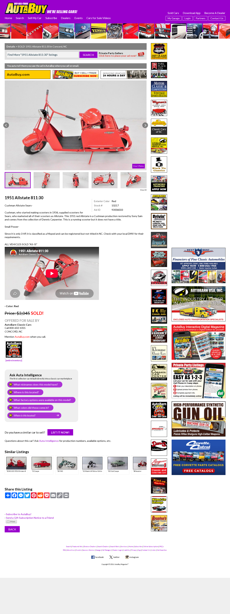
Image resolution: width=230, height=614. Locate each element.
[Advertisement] (199, 65)
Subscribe (51, 18)
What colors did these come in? (31, 407)
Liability (127, 550)
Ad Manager (106, 550)
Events (78, 18)
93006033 (117, 209)
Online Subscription (150, 546)
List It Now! (60, 432)
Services (124, 546)
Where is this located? (26, 392)
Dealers (65, 18)
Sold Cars (173, 13)
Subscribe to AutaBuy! (18, 514)
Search (20, 18)
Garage (98, 550)
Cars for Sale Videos (98, 18)
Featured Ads (77, 546)
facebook (99, 557)
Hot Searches (162, 550)
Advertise (71, 550)
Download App (192, 13)
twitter (116, 557)
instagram (134, 557)
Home (8, 18)
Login (188, 18)
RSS (64, 550)
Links (153, 550)
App (139, 550)
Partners (200, 18)
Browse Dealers (90, 546)
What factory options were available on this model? (42, 399)
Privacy (134, 550)
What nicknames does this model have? (36, 384)
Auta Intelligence (49, 440)
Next (145, 125)
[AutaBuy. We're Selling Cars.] (41, 8)
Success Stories (89, 550)
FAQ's (161, 546)
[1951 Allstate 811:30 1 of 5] (76, 125)
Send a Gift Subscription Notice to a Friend (30, 517)
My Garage (174, 18)
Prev (6, 125)
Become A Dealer (214, 13)
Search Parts (114, 546)
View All (143, 190)
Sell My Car (35, 18)
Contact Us (216, 18)
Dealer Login (117, 550)
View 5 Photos (138, 166)
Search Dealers (103, 546)
